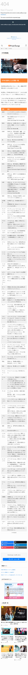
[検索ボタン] (2, 46)
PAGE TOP (26, 653)
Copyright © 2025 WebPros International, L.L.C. (14, 38)
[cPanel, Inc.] (14, 36)
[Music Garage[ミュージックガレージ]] (14, 46)
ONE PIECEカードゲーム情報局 (8, 569)
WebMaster (3, 14)
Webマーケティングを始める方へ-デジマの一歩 (11, 574)
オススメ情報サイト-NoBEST (7, 572)
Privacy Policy (14, 39)
